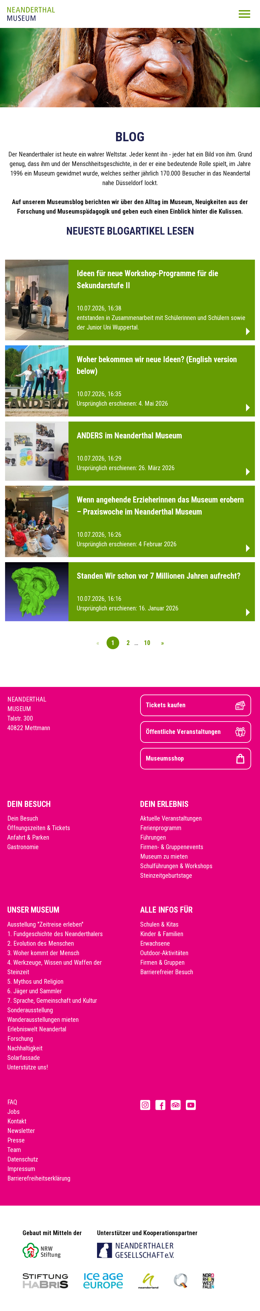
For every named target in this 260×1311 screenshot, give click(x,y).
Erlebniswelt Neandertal (36, 1029)
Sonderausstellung (30, 1010)
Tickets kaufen (165, 705)
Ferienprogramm (160, 828)
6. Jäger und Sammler (34, 991)
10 (147, 643)
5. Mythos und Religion (35, 981)
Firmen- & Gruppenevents (171, 847)
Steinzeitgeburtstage (166, 875)
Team (14, 1150)
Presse (16, 1140)
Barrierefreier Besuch (166, 972)
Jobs (13, 1111)
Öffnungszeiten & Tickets (38, 828)
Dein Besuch (22, 818)
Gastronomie (23, 847)
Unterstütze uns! (27, 1067)
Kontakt (16, 1121)
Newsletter (21, 1131)
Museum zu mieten (164, 856)
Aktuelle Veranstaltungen (171, 818)
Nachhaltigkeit (24, 1048)
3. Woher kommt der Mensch (43, 953)
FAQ (12, 1102)
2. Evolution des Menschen (40, 943)
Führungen (153, 837)
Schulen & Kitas (159, 924)
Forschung (20, 1038)
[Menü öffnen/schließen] (244, 14)
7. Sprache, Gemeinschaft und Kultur (52, 1000)
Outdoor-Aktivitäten (164, 953)
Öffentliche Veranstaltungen (183, 731)
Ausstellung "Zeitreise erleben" (45, 924)
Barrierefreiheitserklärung (38, 1178)
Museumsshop (165, 758)
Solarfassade (23, 1057)
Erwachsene (155, 943)
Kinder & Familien (161, 934)
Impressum (21, 1169)
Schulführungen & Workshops (176, 866)
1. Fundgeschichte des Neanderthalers (55, 934)
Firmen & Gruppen (162, 962)
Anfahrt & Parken (28, 837)
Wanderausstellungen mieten (43, 1019)
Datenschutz (22, 1159)
